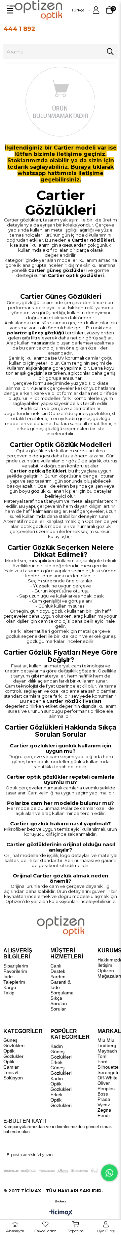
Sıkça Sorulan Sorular (58, 1003)
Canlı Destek (57, 968)
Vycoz (103, 1104)
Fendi (103, 1115)
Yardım (58, 976)
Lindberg (106, 1045)
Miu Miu (105, 1040)
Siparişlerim (15, 966)
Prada (103, 1099)
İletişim (104, 965)
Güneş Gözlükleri (14, 1042)
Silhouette (108, 1067)
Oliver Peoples (106, 1085)
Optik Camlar (11, 1064)
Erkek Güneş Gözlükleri (61, 1068)
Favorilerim (15, 971)
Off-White (107, 1077)
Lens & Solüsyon (13, 1075)
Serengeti (107, 1072)
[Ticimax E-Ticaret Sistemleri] (61, 1213)
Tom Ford (102, 1059)
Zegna (104, 1110)
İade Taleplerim (14, 979)
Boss (102, 1094)
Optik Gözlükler (13, 1053)
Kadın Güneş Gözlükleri (61, 1051)
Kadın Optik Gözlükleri (61, 1084)
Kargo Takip (9, 990)
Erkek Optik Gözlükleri (61, 1100)
